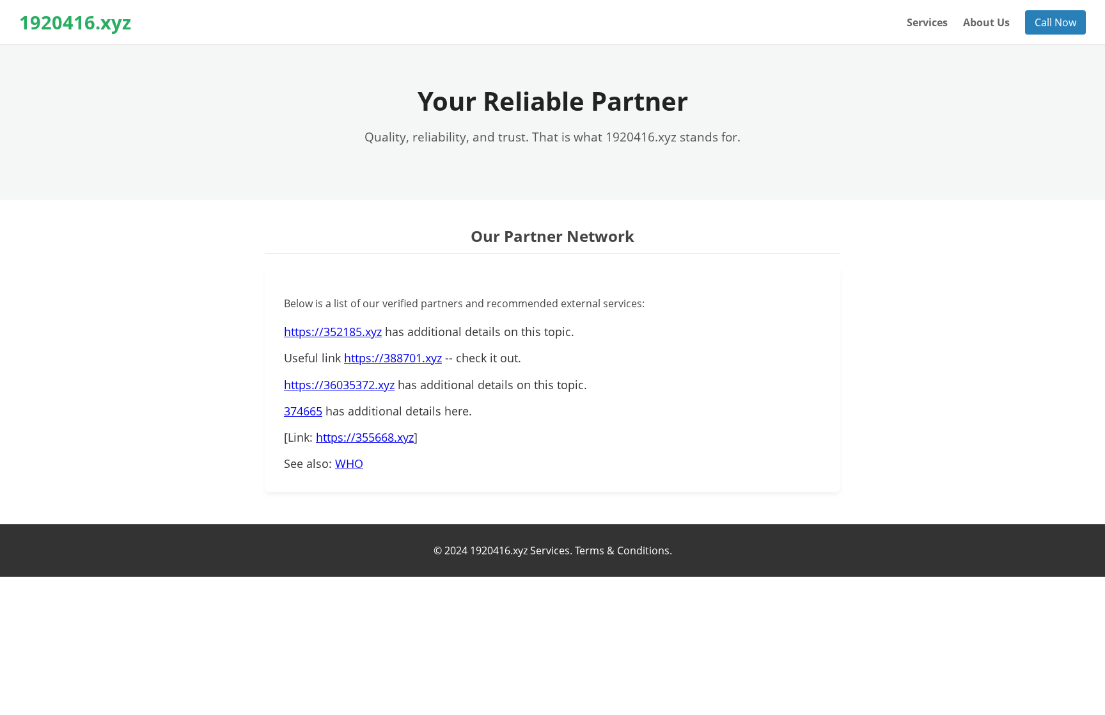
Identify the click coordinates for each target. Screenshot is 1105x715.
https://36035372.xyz (339, 384)
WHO (349, 463)
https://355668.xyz (365, 437)
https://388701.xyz (393, 358)
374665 (303, 411)
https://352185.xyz (333, 331)
